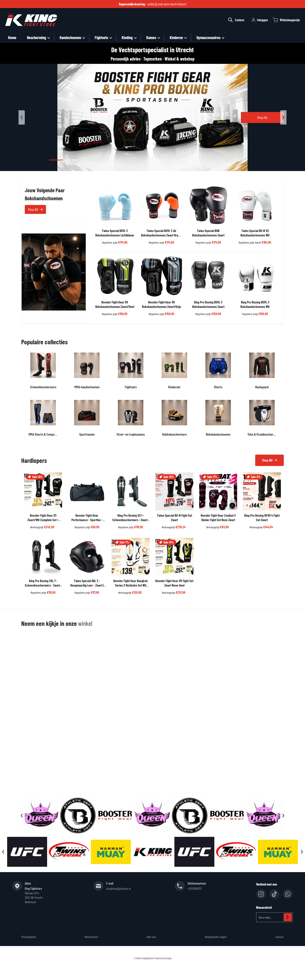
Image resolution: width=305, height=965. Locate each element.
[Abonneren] (288, 917)
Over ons (151, 937)
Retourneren (91, 937)
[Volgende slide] (283, 117)
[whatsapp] (288, 894)
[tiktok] (274, 894)
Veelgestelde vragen (216, 937)
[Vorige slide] (22, 117)
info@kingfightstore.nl (118, 888)
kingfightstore (148, 958)
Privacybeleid (28, 937)
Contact (279, 937)
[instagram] (261, 894)
